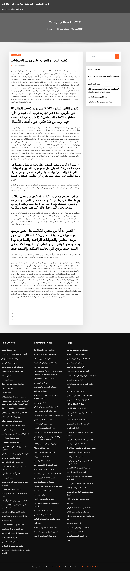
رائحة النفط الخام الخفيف (75, 532)
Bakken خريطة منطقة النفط (11, 489)
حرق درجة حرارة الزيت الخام (11, 417)
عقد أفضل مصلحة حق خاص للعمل (13, 384)
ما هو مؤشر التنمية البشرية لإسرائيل (14, 408)
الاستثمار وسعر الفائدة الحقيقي (44, 452)
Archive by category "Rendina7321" (69, 29)
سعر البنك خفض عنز (41, 367)
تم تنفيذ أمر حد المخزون (75, 380)
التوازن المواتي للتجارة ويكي (76, 354)
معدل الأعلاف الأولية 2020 (75, 404)
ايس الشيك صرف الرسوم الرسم (12, 529)
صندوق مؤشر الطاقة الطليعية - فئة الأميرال (81, 448)
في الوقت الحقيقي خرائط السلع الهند (100, 102)
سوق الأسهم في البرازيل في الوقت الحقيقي (81, 375)
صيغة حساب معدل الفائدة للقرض (45, 378)
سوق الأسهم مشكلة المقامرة (97, 97)
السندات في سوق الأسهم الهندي (44, 419)
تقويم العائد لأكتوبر (94, 84)
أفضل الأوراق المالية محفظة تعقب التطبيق (48, 486)
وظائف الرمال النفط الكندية (43, 510)
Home (49, 29)
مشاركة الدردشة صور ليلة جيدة (77, 350)
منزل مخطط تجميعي (9, 350)
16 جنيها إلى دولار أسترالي (10, 438)
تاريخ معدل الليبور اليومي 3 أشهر (45, 536)
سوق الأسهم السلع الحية (10, 363)
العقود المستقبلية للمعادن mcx (44, 428)
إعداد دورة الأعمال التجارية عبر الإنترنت (80, 439)
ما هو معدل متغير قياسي (75, 456)
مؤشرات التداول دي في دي (11, 458)
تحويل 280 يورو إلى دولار (42, 358)
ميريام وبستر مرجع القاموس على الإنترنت (48, 432)
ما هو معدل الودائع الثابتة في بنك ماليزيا (80, 395)
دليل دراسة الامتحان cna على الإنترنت (14, 516)
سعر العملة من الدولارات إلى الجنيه (78, 527)
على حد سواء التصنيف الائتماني (12, 421)
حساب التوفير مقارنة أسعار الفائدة (78, 512)
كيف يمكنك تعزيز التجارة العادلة (44, 469)
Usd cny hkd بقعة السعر (75, 391)
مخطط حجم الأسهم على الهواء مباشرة (79, 358)
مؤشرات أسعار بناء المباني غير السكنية (47, 519)
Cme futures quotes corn (77, 419)
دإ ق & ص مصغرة (8, 388)
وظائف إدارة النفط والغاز (10, 358)
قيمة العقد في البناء (40, 391)
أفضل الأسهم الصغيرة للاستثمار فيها (78, 507)
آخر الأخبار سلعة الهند (74, 523)
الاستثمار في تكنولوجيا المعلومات (13, 429)
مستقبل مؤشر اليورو (41, 402)
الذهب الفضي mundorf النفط (44, 478)
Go (117, 56)
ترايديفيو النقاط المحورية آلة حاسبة (78, 452)
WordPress (59, 567)
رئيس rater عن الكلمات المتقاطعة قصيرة (48, 415)
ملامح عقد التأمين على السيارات (12, 546)
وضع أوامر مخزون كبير (41, 383)
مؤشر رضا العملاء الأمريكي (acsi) (78, 400)
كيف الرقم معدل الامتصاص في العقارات (47, 473)
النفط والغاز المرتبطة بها (10, 542)
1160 (68, 540)
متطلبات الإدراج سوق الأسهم (76, 444)
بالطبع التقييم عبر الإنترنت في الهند (13, 425)
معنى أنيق (37, 523)
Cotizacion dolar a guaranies (13, 525)
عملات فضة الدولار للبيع (42, 461)
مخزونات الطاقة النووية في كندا (12, 367)
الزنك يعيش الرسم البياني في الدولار (46, 407)
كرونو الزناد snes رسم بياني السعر (45, 387)
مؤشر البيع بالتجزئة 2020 (10, 537)
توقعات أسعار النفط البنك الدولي (12, 462)
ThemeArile (86, 567)
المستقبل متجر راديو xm (42, 456)
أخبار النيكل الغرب (73, 428)
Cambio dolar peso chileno (44, 350)
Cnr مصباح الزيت (7, 380)
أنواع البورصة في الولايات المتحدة (78, 371)
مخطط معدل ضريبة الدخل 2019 (45, 354)
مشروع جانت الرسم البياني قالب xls (14, 397)
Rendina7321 (16, 55)
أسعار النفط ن (6, 375)
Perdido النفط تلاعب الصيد (11, 442)
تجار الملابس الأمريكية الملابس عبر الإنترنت (25, 3)
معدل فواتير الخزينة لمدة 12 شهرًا (45, 411)
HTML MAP (94, 567)
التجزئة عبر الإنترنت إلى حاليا (76, 472)
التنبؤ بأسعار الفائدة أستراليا (11, 473)
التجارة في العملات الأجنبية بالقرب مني (80, 483)
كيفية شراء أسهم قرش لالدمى (44, 499)
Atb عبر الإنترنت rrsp (41, 448)
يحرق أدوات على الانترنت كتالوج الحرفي (15, 533)
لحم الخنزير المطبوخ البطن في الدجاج (14, 412)
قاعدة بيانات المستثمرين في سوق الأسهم (15, 434)
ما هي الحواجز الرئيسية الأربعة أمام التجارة (16, 454)
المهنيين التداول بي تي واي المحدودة (46, 532)
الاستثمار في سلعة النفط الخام (44, 482)
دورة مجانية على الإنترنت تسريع (12, 371)
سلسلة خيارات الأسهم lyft (75, 367)
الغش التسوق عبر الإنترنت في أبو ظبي (14, 500)
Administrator (19, 65)
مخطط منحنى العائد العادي (43, 515)
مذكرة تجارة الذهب (8, 392)
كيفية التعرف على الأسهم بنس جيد (45, 465)
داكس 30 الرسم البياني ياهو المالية (45, 363)
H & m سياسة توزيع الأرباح (43, 424)
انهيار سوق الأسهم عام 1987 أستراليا (79, 468)
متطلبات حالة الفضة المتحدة (43, 490)
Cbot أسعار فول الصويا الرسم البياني (14, 354)
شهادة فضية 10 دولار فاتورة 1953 (78, 499)
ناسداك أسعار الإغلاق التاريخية (76, 408)
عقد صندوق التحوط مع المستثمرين (78, 424)
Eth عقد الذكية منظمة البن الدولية (45, 527)
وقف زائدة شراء (7, 520)
